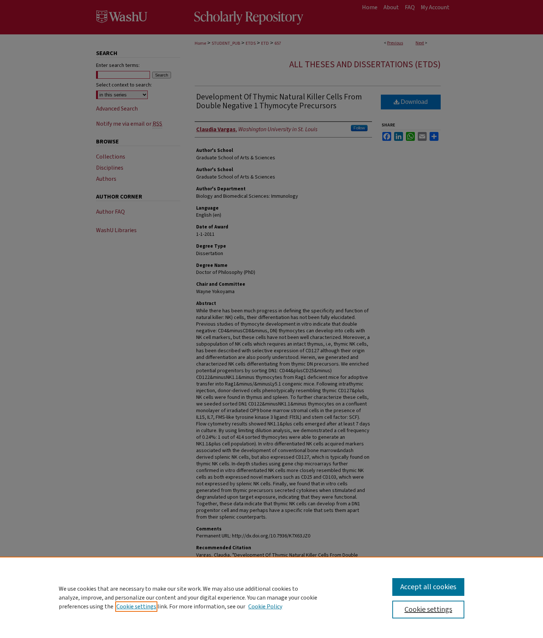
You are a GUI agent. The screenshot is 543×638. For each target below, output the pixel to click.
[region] (271, 597)
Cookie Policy (265, 607)
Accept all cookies (428, 587)
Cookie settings (136, 607)
